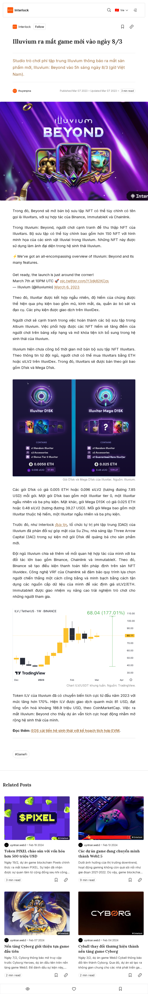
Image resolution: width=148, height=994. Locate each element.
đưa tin (61, 524)
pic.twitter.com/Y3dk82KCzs (84, 281)
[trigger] (109, 10)
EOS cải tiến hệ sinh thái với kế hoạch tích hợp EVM (75, 730)
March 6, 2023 (66, 287)
